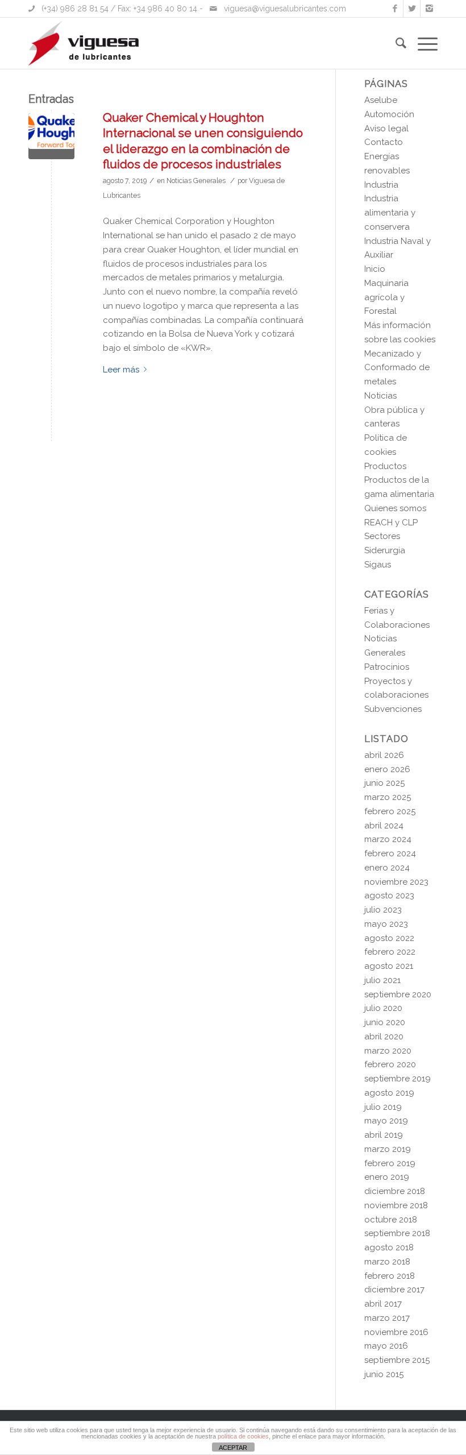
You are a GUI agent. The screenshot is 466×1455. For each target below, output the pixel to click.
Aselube (380, 100)
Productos (385, 466)
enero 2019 (386, 1177)
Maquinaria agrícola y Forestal (386, 297)
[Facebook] (394, 8)
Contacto (383, 142)
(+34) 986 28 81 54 (75, 8)
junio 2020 (384, 1022)
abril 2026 (384, 755)
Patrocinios (386, 667)
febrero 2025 (389, 811)
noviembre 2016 (396, 1332)
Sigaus (377, 564)
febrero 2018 (389, 1276)
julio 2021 (382, 980)
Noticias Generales (196, 181)
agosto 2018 (389, 1247)
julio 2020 (383, 1008)
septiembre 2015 (397, 1360)
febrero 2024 (390, 853)
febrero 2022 (389, 952)
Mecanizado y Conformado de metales (397, 368)
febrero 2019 (389, 1163)
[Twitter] (411, 8)
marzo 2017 (387, 1318)
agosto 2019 (389, 1093)
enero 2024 (387, 868)
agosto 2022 (389, 938)
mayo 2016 (386, 1346)
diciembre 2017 (394, 1289)
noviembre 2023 (396, 882)
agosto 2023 (389, 895)
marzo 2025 (387, 797)
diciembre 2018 (394, 1191)
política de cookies (243, 1436)
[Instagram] (429, 8)
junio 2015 (383, 1374)
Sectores (382, 536)
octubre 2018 (390, 1219)
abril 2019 (383, 1135)
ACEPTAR (233, 1447)
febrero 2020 (390, 1064)
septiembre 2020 (397, 994)
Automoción (389, 114)
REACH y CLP (391, 522)
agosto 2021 (388, 966)
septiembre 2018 (397, 1233)
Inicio (374, 269)
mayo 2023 (386, 924)
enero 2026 (387, 769)
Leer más (121, 369)
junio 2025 (384, 783)
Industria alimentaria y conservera (389, 212)
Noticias (380, 396)
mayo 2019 (386, 1121)
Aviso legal (386, 128)
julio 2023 (383, 910)
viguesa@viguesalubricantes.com (285, 8)
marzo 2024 (387, 839)
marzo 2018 (387, 1262)
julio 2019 (383, 1107)
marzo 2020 (387, 1051)
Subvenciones (393, 709)
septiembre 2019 (397, 1078)
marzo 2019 (387, 1149)
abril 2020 (383, 1036)
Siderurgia (384, 550)
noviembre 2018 (396, 1205)
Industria (381, 185)
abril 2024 (383, 825)
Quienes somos (395, 508)
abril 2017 (383, 1304)
